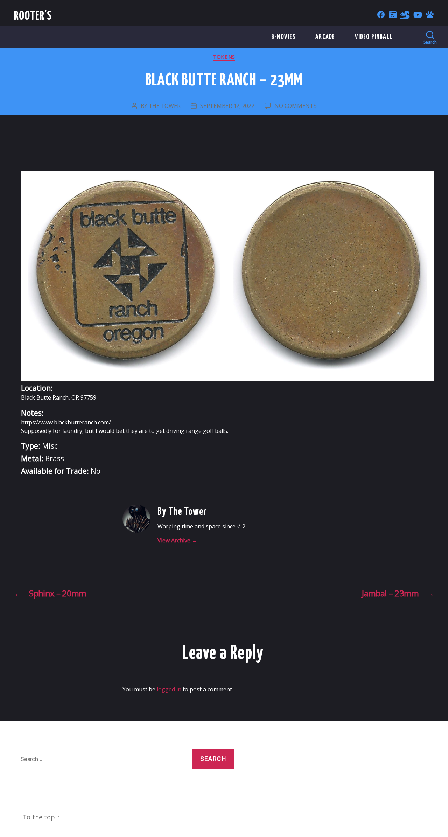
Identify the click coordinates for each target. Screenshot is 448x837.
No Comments (295, 106)
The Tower (165, 106)
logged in (169, 689)
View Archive (177, 540)
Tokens (224, 57)
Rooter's (33, 16)
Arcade (325, 37)
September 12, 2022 (227, 106)
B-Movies (283, 37)
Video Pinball (373, 37)
